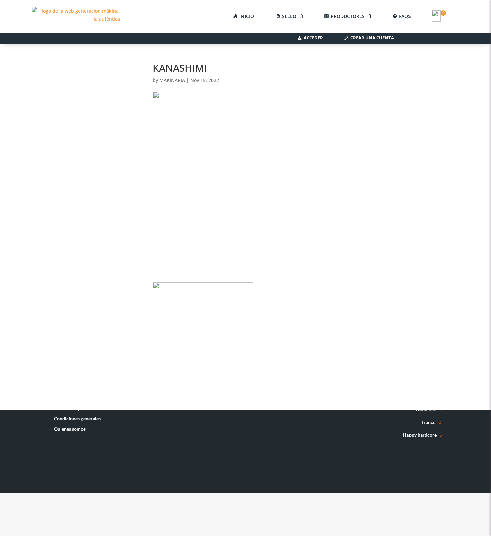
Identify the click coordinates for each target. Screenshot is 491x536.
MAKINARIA (172, 80)
